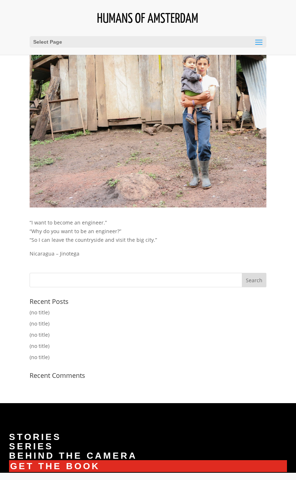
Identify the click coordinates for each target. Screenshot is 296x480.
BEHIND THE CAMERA (73, 455)
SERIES (31, 446)
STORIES (35, 437)
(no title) (39, 312)
